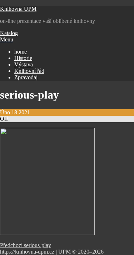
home (20, 52)
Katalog (9, 33)
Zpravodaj (26, 77)
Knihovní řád (29, 71)
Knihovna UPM (18, 9)
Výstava (23, 64)
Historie (23, 58)
